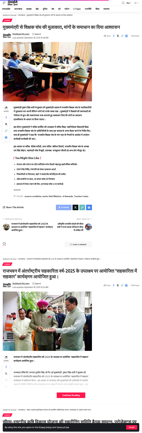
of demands (67, 196)
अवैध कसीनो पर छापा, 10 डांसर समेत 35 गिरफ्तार (36, 179)
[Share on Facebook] (114, 36)
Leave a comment (79, 244)
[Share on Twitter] (118, 36)
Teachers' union (81, 196)
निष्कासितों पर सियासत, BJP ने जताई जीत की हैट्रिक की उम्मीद (41, 174)
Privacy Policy (45, 427)
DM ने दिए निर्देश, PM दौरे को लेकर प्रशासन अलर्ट (36, 169)
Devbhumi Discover (21, 34)
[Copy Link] (122, 36)
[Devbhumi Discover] (12, 3)
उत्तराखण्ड (7, 20)
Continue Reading (71, 395)
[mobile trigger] (5, 3)
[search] (123, 3)
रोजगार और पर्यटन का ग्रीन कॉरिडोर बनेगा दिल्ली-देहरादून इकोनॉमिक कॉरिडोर (47, 164)
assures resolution (33, 196)
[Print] (126, 36)
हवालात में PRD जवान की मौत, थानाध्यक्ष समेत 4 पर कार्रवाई (40, 184)
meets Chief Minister (51, 196)
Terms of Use (62, 427)
